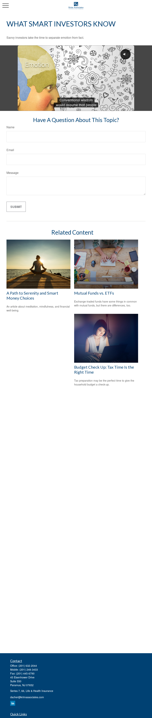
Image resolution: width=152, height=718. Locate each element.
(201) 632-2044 (28, 665)
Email (10, 150)
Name (10, 127)
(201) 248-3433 (28, 669)
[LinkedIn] (12, 703)
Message (12, 173)
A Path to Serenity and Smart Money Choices (32, 295)
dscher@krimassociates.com (27, 697)
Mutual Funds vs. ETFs (94, 292)
